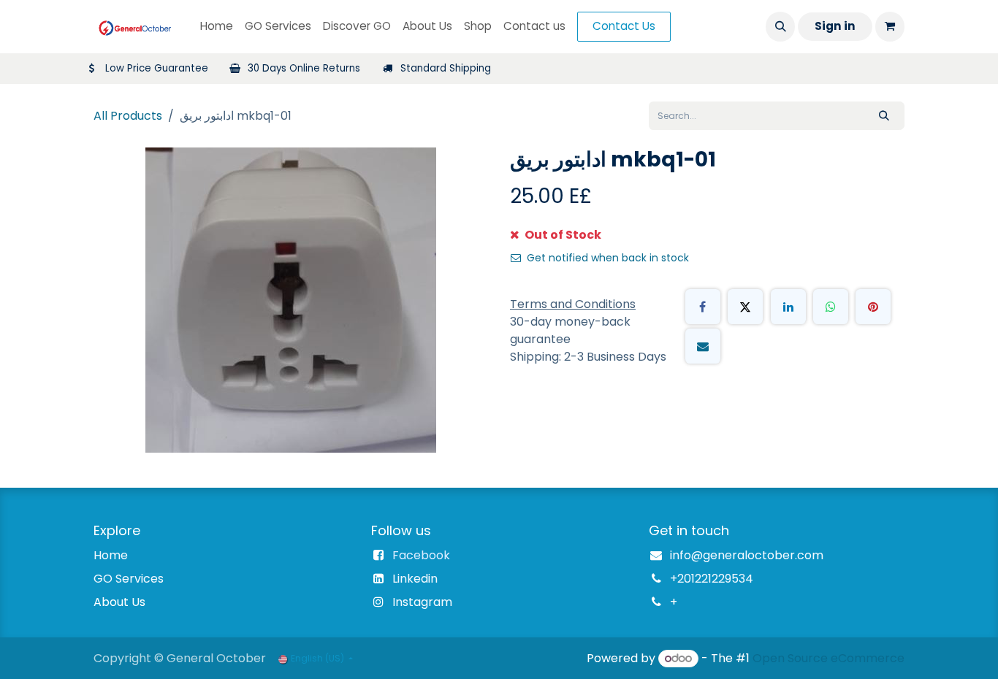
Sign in (835, 26)
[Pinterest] (873, 306)
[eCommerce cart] (889, 26)
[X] (745, 306)
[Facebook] (702, 306)
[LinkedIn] (788, 306)
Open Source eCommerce (828, 658)
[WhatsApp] (830, 306)
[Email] (702, 346)
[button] (780, 26)
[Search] (884, 115)
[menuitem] (216, 26)
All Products (128, 115)
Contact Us (624, 26)
